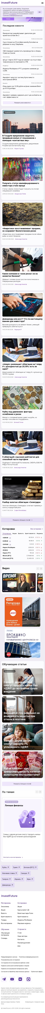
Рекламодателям (24, 943)
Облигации (7, 341)
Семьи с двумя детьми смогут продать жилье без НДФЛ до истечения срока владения (21, 835)
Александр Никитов (21, 239)
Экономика (6, 30)
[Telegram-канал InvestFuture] (4, 979)
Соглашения (13, 14)
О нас (20, 933)
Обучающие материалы (5, 934)
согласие (25, 10)
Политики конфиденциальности (12, 15)
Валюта (5, 83)
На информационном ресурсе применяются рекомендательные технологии (14, 998)
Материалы (6, 903)
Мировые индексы (24, 923)
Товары (3, 920)
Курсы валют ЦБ (23, 910)
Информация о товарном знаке (34, 1002)
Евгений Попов (18, 422)
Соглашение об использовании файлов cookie (15, 963)
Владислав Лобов (20, 194)
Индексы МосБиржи (25, 920)
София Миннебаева (20, 510)
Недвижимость (9, 112)
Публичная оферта (36, 971)
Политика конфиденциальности (28, 957)
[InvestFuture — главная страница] (9, 3)
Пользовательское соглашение (10, 960)
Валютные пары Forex (25, 913)
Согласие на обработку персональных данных (15, 971)
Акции (6, 205)
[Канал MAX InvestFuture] (28, 979)
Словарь (4, 938)
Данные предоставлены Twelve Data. (10, 1003)
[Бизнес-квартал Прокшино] (22, 643)
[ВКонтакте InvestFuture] (20, 979)
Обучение (5, 929)
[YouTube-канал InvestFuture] (12, 979)
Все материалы (6, 923)
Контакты (21, 939)
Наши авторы (22, 936)
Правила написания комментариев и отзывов (15, 966)
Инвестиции (8, 160)
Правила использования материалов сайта (14, 969)
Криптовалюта (6, 917)
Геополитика (7, 39)
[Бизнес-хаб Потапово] (22, 612)
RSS (19, 946)
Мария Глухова (19, 148)
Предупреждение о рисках (9, 957)
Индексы (5, 66)
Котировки (22, 903)
